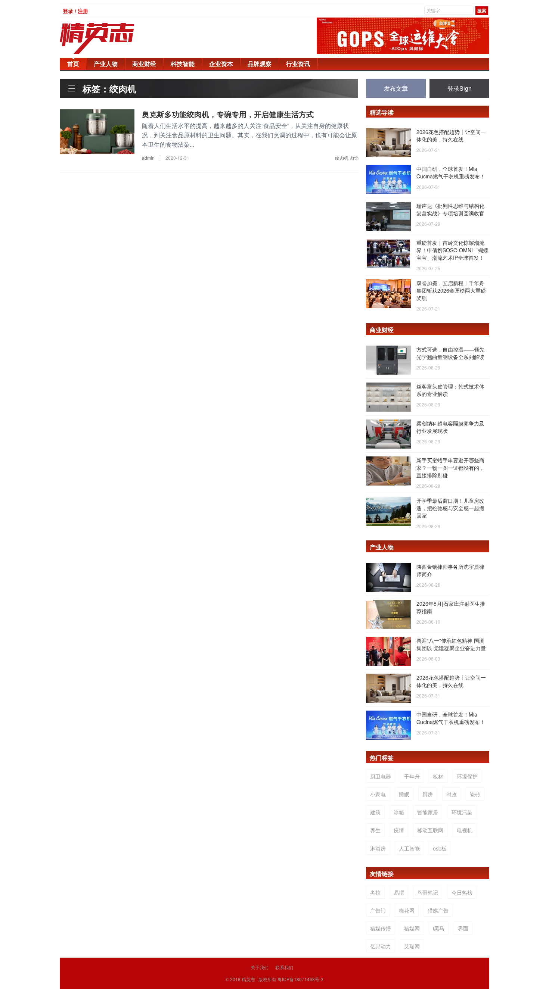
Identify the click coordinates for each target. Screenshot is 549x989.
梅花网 (407, 910)
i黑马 (438, 928)
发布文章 (396, 88)
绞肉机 (341, 158)
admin (148, 158)
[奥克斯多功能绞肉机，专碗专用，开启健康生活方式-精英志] (97, 131)
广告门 (378, 910)
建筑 (375, 812)
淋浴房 (378, 848)
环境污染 (462, 812)
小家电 (378, 794)
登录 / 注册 (75, 11)
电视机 (464, 830)
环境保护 (467, 776)
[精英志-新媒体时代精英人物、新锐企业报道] (112, 38)
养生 (375, 830)
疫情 (399, 830)
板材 (438, 776)
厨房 (427, 794)
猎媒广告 (438, 910)
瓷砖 (475, 794)
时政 (451, 794)
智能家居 (427, 812)
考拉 (375, 892)
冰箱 (399, 812)
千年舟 (412, 776)
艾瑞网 (412, 946)
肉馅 (354, 158)
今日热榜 (462, 892)
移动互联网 (430, 830)
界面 (463, 928)
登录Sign (459, 88)
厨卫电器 (380, 776)
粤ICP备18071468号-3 (300, 979)
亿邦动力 (380, 946)
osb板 (440, 848)
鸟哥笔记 (427, 892)
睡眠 (404, 794)
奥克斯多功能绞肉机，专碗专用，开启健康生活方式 (228, 114)
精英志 (248, 979)
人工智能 (409, 848)
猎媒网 (412, 928)
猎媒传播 (380, 928)
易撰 (399, 892)
